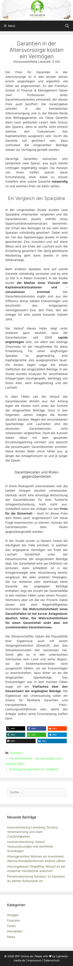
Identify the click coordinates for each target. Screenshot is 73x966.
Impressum (34, 960)
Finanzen (15, 753)
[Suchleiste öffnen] (67, 26)
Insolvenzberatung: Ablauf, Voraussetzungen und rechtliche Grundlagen (30, 846)
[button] (15, 728)
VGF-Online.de (24, 956)
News (11, 937)
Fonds (11, 926)
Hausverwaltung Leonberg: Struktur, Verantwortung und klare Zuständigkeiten (33, 832)
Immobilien (15, 931)
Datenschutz (52, 960)
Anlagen (13, 915)
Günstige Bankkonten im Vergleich (33, 769)
